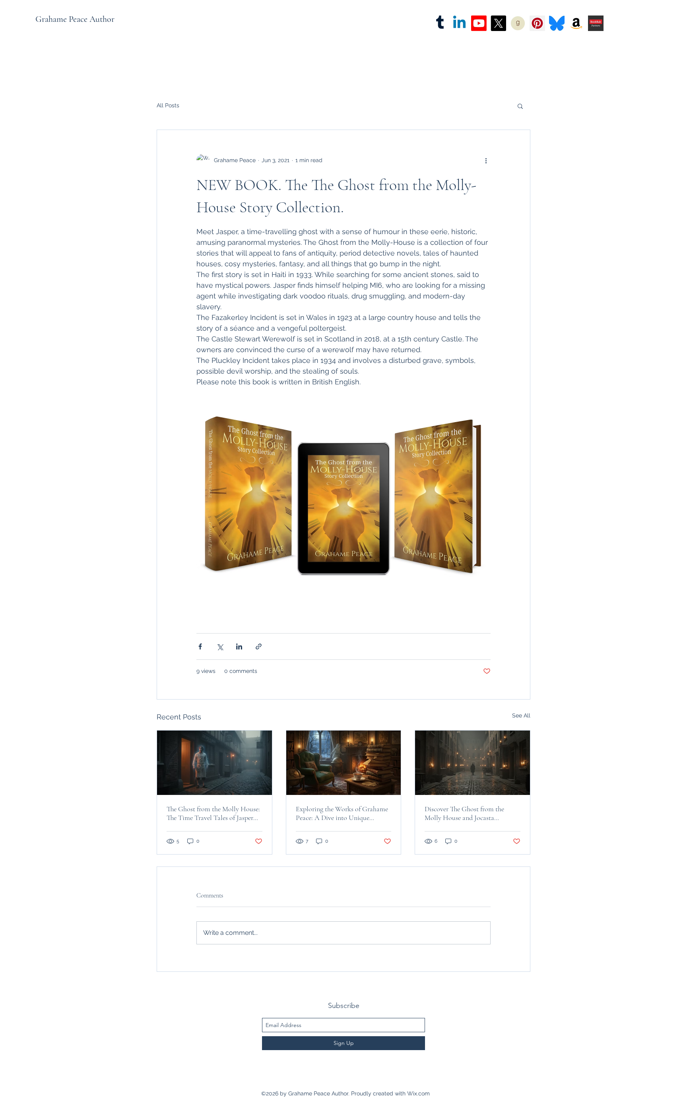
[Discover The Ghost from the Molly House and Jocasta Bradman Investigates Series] (472, 763)
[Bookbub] (596, 23)
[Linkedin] (459, 23)
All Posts (168, 105)
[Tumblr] (440, 23)
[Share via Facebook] (200, 646)
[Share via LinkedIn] (239, 646)
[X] (498, 23)
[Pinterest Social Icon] (537, 23)
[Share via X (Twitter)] (219, 646)
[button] (520, 106)
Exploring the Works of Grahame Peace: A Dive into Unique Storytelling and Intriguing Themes (342, 813)
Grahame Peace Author (74, 19)
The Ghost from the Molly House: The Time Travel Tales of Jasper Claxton (213, 813)
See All (521, 715)
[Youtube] (479, 23)
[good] (518, 23)
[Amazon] (576, 23)
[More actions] (486, 160)
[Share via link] (258, 646)
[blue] (557, 23)
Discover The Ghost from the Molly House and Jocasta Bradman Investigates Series (464, 813)
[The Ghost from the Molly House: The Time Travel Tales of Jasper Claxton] (214, 763)
